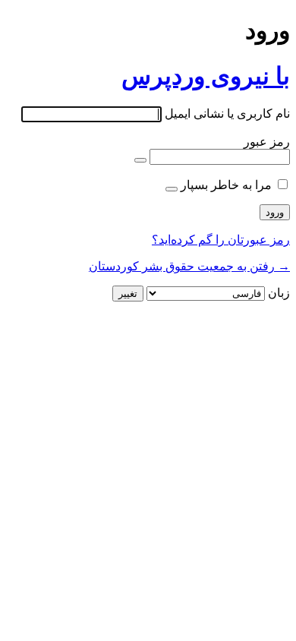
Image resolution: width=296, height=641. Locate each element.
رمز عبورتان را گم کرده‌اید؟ (221, 239)
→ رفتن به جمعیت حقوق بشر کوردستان (189, 266)
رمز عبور (267, 141)
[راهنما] (171, 189)
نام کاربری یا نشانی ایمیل (227, 113)
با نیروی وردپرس (205, 76)
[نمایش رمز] (140, 160)
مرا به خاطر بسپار (226, 184)
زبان (279, 292)
